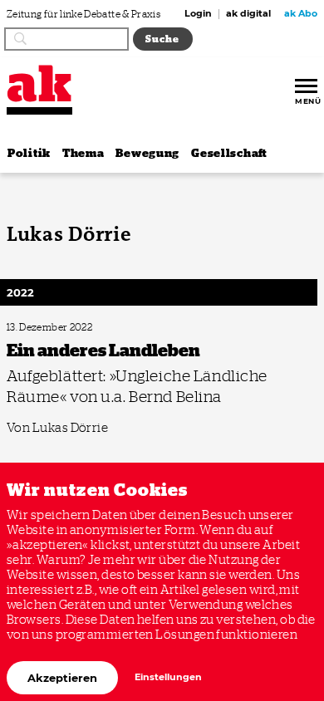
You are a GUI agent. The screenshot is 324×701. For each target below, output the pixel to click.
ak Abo (300, 14)
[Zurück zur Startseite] (39, 83)
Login (198, 14)
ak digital (248, 14)
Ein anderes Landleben (48, 327)
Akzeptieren (62, 677)
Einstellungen (168, 677)
